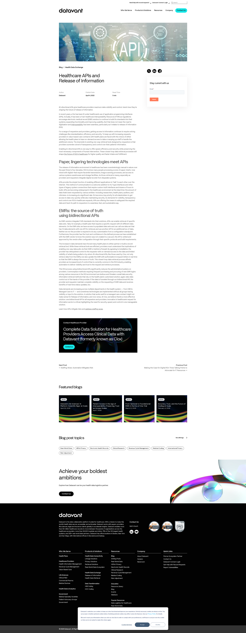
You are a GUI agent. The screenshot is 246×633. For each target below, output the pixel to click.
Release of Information (93, 575)
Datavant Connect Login (160, 2)
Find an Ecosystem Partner (172, 556)
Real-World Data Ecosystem (95, 567)
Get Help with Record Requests (174, 565)
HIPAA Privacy (81, 448)
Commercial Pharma (66, 581)
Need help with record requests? (139, 2)
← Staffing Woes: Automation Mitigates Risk (76, 368)
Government (63, 594)
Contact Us (181, 10)
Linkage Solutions (91, 559)
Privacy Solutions (91, 561)
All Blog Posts (116, 559)
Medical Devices (64, 583)
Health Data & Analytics (67, 589)
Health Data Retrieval (92, 578)
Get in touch (134, 526)
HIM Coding (89, 586)
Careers (140, 559)
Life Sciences (63, 575)
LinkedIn (131, 532)
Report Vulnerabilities (170, 567)
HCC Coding (89, 589)
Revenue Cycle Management (139, 448)
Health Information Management (70, 564)
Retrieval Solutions (91, 564)
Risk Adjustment (66, 453)
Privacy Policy (152, 614)
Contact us (69, 347)
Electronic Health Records (99, 448)
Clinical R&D (63, 578)
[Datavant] (71, 10)
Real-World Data (66, 448)
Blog (61, 67)
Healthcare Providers (66, 561)
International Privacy (175, 448)
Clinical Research (119, 448)
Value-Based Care (65, 569)
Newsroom (141, 562)
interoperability (77, 125)
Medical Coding (158, 448)
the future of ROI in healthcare (76, 154)
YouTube (136, 532)
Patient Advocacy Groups (68, 599)
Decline (158, 624)
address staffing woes (94, 309)
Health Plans (63, 556)
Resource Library (117, 586)
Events (113, 592)
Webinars (114, 595)
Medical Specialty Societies (68, 597)
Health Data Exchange (74, 67)
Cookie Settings (127, 624)
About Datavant (142, 556)
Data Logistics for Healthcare (121, 603)
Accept (142, 624)
